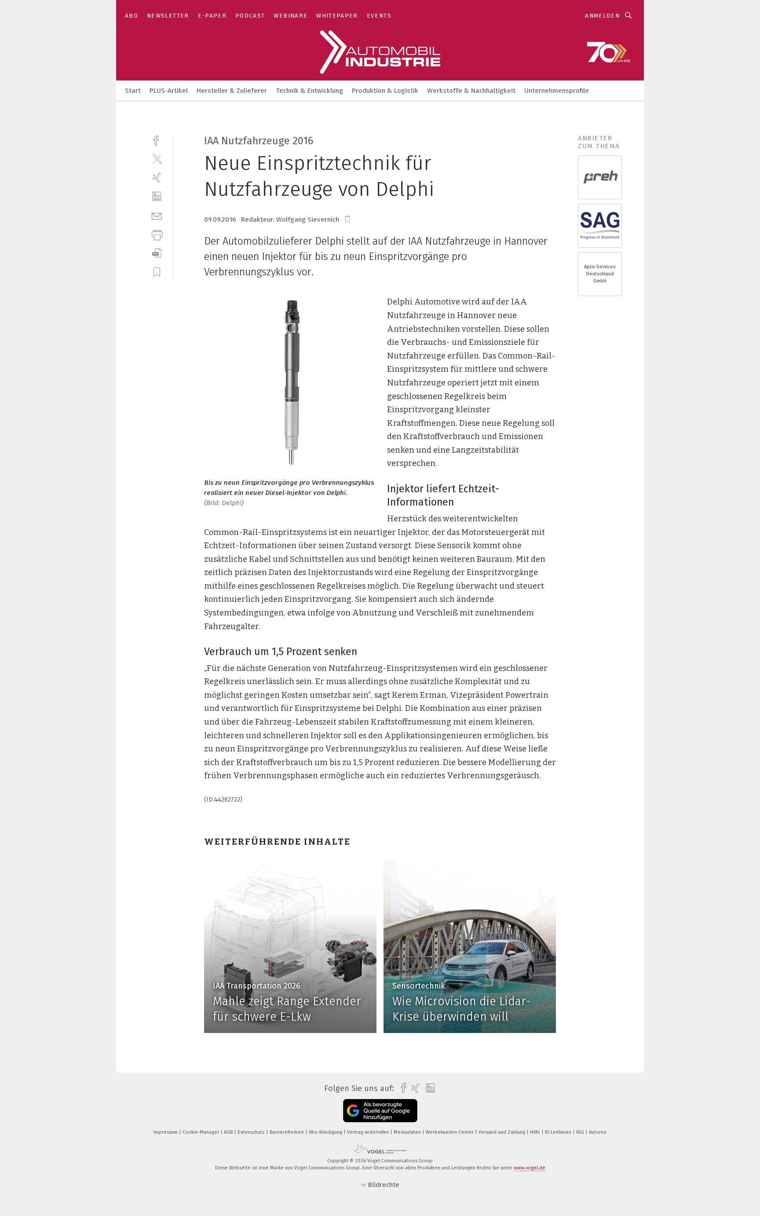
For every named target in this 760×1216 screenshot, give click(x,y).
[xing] (156, 177)
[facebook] (156, 139)
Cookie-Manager (201, 1132)
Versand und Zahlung (502, 1132)
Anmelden (602, 15)
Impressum (166, 1132)
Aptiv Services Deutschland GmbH (600, 274)
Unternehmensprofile (556, 91)
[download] (156, 253)
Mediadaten (408, 1132)
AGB (229, 1132)
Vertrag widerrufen (368, 1132)
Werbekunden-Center (450, 1132)
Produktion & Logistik (385, 91)
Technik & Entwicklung (309, 91)
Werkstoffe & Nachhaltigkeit (471, 91)
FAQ (580, 1132)
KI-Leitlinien (559, 1132)
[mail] (156, 215)
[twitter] (156, 158)
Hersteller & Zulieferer (232, 91)
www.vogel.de (529, 1168)
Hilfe (535, 1132)
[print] (156, 234)
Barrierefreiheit (287, 1132)
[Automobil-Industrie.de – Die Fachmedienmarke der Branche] (133, 90)
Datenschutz (252, 1132)
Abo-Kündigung (326, 1132)
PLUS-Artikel (169, 91)
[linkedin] (156, 196)
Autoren (598, 1132)
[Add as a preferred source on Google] (380, 1110)
